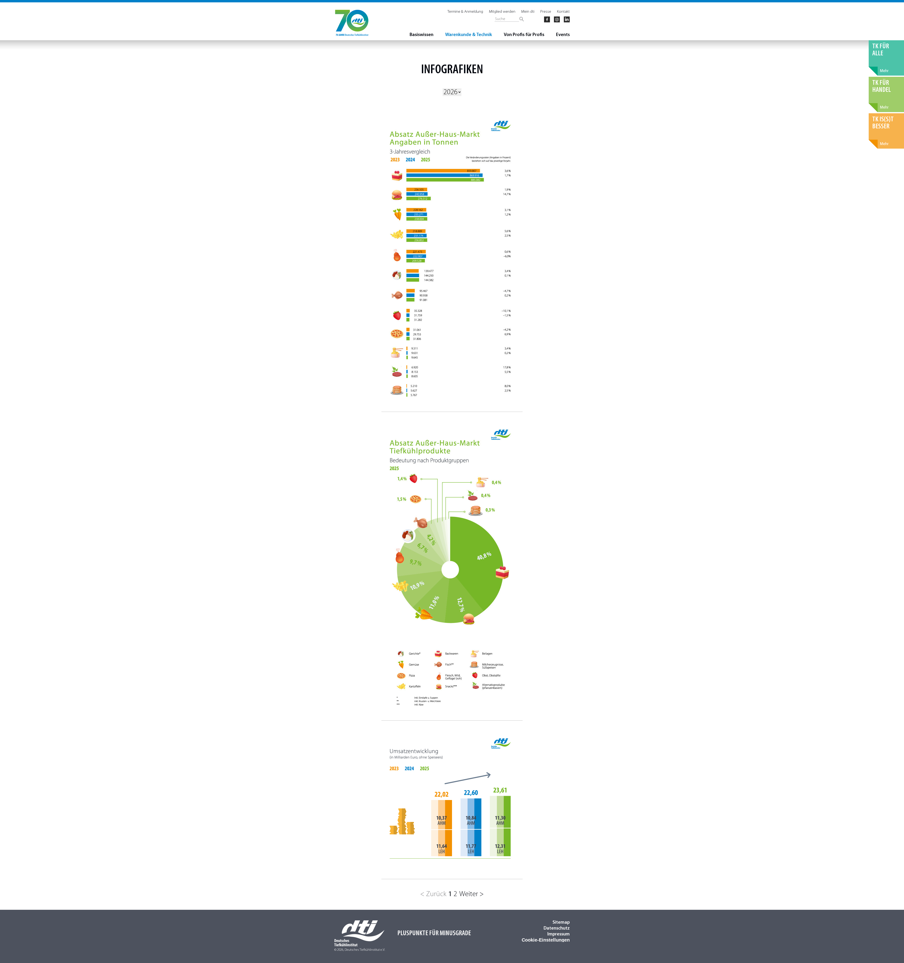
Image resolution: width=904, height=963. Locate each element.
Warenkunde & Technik (468, 35)
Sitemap (561, 922)
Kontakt (563, 12)
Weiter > (471, 894)
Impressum (558, 934)
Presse (545, 12)
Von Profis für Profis (524, 35)
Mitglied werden (502, 12)
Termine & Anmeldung (465, 12)
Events (563, 35)
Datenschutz (557, 928)
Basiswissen (421, 35)
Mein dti (527, 12)
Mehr (884, 71)
